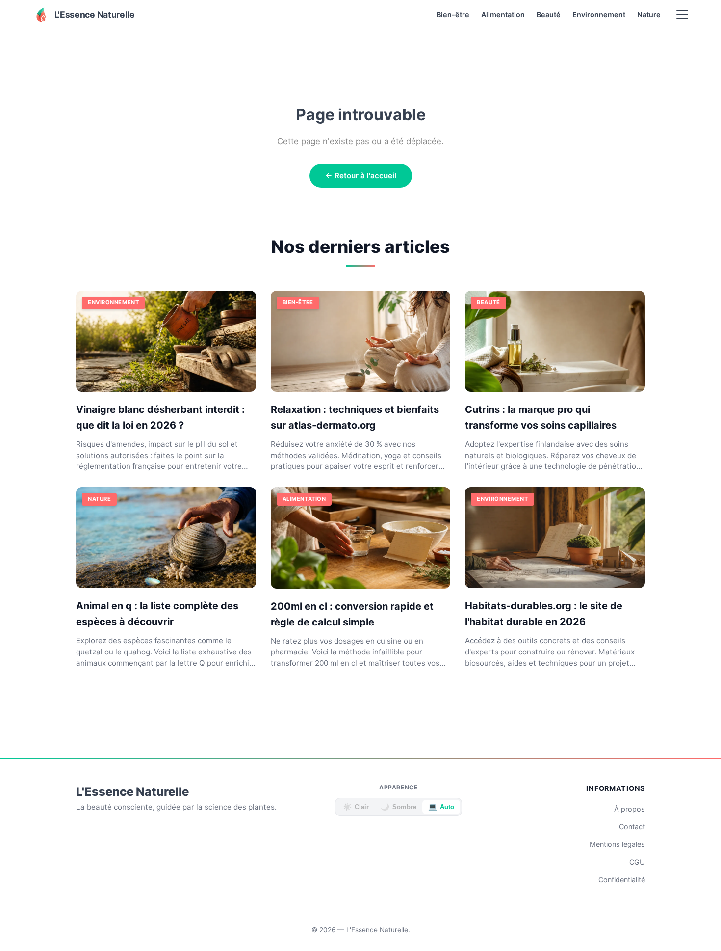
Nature (649, 14)
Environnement (598, 14)
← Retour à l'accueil (360, 175)
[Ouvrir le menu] (682, 14)
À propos (629, 809)
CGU (637, 862)
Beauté (549, 14)
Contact (632, 826)
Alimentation (503, 14)
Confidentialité (621, 879)
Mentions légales (617, 844)
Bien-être (453, 14)
